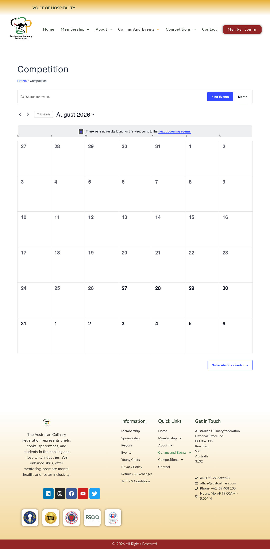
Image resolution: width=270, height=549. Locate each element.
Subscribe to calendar (228, 365)
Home (48, 29)
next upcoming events (174, 131)
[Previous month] (19, 114)
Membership (73, 29)
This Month (43, 114)
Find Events (220, 97)
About (101, 29)
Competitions (178, 29)
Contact (209, 29)
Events (22, 80)
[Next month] (28, 114)
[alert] (135, 131)
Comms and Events (136, 29)
